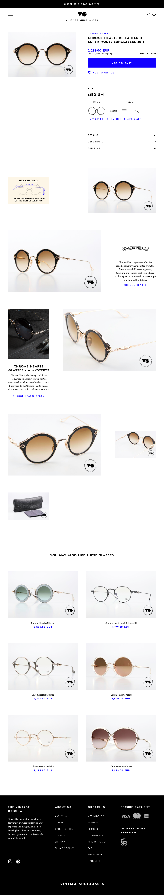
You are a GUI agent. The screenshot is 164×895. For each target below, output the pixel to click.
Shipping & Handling (95, 857)
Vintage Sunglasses (82, 20)
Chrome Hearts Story (29, 396)
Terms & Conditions (95, 832)
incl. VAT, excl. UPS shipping (100, 53)
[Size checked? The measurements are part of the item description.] (28, 191)
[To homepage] (82, 13)
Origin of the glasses (64, 832)
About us (61, 816)
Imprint (60, 822)
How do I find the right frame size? (114, 118)
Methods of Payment (96, 819)
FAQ (90, 848)
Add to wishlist (104, 72)
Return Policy (97, 841)
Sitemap (60, 841)
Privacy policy (65, 848)
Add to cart (122, 62)
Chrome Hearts (135, 285)
